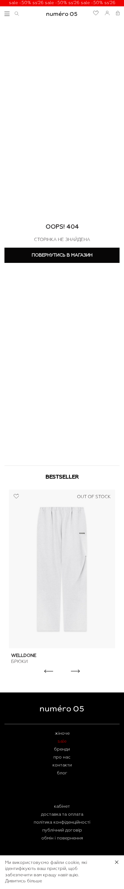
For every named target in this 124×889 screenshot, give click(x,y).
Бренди (62, 749)
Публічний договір (62, 830)
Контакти (62, 765)
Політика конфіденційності (62, 822)
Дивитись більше (23, 881)
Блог (62, 773)
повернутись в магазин (62, 255)
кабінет (62, 806)
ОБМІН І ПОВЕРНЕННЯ (62, 838)
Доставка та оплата (62, 814)
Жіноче (62, 733)
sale (62, 741)
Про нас (62, 757)
